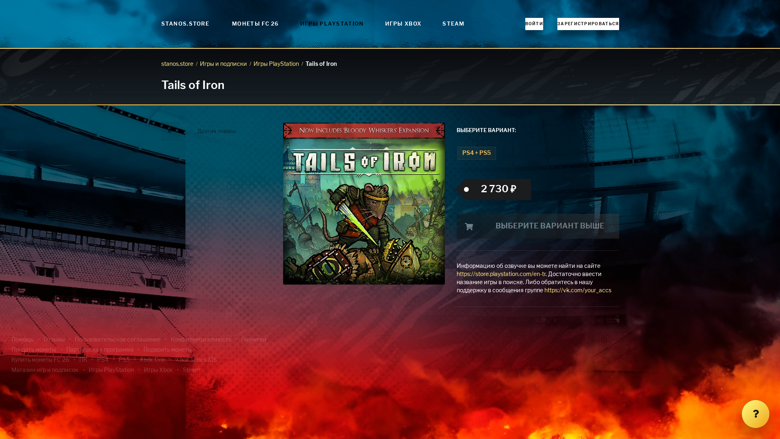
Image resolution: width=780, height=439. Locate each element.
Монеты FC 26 (255, 24)
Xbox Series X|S (196, 360)
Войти (534, 24)
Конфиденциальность (201, 340)
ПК (83, 360)
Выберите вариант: (486, 130)
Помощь (22, 340)
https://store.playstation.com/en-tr (501, 274)
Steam (453, 24)
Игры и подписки (223, 64)
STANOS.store (185, 24)
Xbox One (152, 360)
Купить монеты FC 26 (40, 360)
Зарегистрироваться (588, 24)
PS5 (124, 360)
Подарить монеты (167, 350)
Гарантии (253, 340)
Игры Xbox (403, 24)
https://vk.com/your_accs (577, 290)
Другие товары (216, 131)
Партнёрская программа (100, 350)
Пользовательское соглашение (117, 340)
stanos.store (177, 64)
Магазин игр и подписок (44, 370)
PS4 (102, 360)
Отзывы (54, 340)
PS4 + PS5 (476, 153)
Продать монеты (33, 350)
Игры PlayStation (332, 24)
